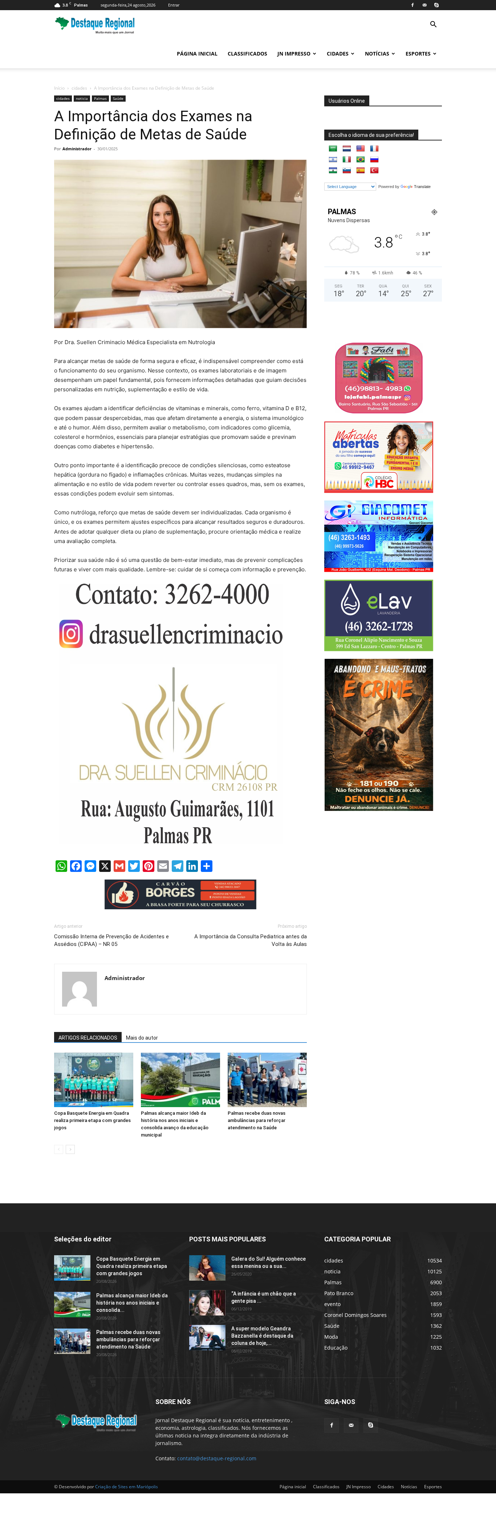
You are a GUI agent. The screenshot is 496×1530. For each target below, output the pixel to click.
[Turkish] (374, 170)
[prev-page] (58, 1149)
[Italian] (346, 159)
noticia (82, 98)
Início (59, 88)
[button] (433, 25)
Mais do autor (142, 1038)
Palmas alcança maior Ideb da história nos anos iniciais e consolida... (132, 1303)
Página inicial (197, 53)
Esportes (418, 53)
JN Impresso (293, 53)
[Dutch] (346, 148)
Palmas (100, 98)
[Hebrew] (333, 159)
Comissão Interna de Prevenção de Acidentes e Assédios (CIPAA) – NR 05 (111, 940)
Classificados (247, 53)
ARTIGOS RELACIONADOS (87, 1038)
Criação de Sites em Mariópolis (126, 1487)
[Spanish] (360, 170)
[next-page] (70, 1149)
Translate (422, 186)
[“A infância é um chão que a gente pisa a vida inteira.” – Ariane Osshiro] (207, 1302)
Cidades (338, 53)
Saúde (118, 98)
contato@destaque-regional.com (216, 1458)
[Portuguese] (360, 159)
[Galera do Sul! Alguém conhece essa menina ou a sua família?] (207, 1268)
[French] (374, 148)
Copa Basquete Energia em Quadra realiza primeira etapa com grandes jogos (92, 1120)
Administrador (77, 148)
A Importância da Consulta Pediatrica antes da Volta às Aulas (250, 940)
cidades (79, 88)
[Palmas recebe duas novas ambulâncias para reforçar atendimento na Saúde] (267, 1080)
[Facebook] (412, 5)
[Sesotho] (333, 170)
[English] (360, 148)
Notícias (377, 53)
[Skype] (436, 5)
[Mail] (424, 5)
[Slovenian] (346, 170)
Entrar (173, 5)
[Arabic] (333, 148)
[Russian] (374, 159)
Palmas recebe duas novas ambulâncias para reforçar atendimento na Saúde (256, 1120)
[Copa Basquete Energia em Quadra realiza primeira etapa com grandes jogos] (93, 1080)
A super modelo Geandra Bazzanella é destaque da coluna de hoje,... (262, 1336)
